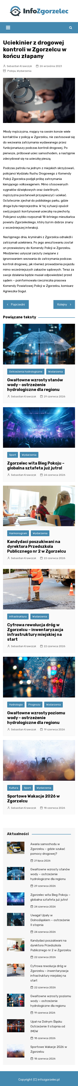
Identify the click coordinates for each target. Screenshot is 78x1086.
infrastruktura (18, 616)
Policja (11, 70)
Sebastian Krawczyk (19, 66)
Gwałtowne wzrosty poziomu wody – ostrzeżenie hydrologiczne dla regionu (36, 717)
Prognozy (34, 704)
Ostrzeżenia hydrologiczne (25, 371)
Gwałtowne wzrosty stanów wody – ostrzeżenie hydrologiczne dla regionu (35, 385)
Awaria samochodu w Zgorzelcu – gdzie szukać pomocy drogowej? (47, 849)
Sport (12, 454)
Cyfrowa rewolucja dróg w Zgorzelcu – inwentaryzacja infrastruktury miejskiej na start (35, 632)
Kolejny (62, 304)
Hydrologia (16, 704)
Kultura (13, 787)
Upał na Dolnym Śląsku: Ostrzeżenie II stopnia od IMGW (47, 1026)
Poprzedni (18, 304)
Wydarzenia (24, 70)
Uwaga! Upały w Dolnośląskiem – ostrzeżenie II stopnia (50, 920)
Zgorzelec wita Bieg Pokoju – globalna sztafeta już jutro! (35, 465)
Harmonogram (18, 533)
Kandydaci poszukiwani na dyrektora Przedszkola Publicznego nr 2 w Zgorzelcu (36, 546)
